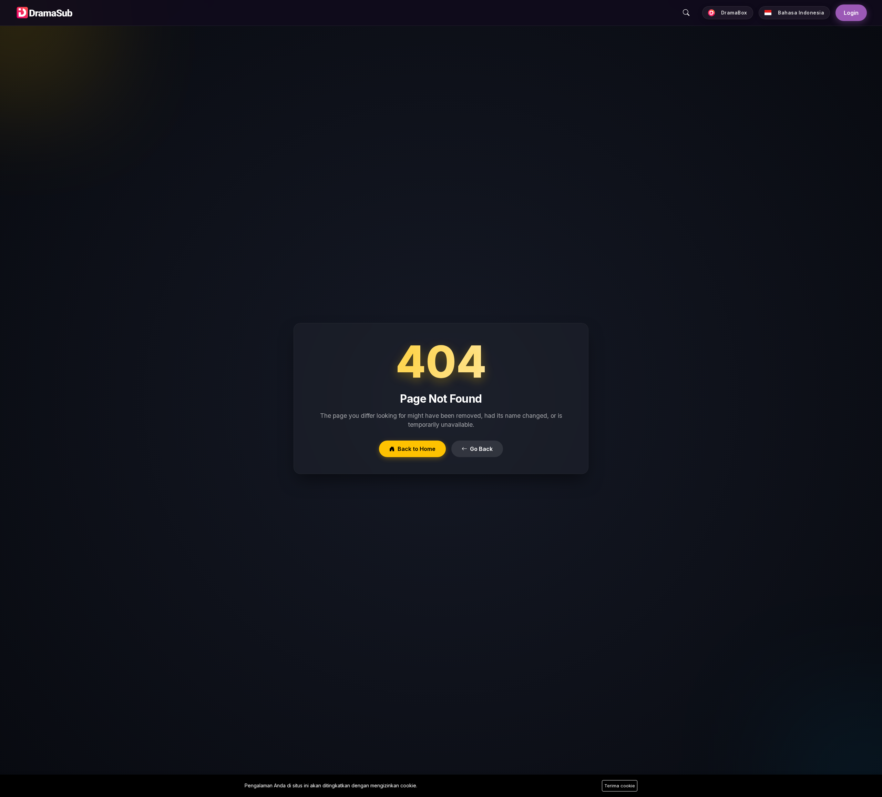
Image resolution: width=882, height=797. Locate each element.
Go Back (481, 448)
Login (851, 12)
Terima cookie (619, 785)
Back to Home (416, 448)
